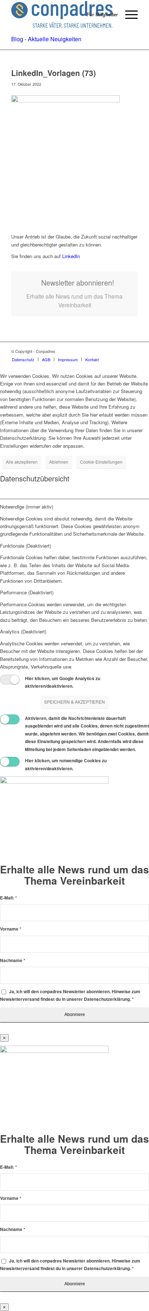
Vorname (10, 929)
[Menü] (128, 14)
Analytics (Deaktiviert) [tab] (23, 631)
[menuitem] (98, 14)
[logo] (61, 14)
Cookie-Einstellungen (101, 462)
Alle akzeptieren (22, 462)
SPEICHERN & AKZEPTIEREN (74, 702)
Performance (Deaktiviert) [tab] (27, 592)
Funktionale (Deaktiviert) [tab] (25, 545)
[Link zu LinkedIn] (132, 351)
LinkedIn (70, 256)
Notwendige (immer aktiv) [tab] (26, 506)
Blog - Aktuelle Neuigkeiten (46, 39)
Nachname (12, 960)
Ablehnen (58, 462)
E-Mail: (8, 898)
